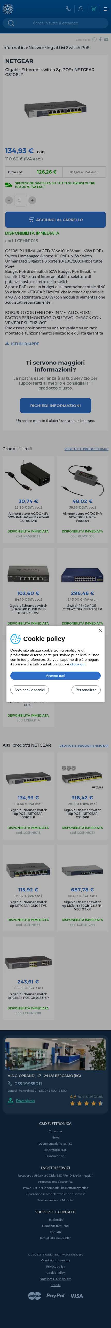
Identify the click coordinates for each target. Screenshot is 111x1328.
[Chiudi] (100, 630)
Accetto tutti (55, 676)
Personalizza (86, 690)
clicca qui (77, 664)
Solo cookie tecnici (29, 690)
